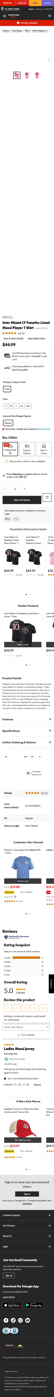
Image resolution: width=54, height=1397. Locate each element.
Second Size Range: (13, 415)
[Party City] (48, 3)
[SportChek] (22, 3)
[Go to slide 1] (16, 75)
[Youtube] (27, 1320)
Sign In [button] (27, 1194)
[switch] (30, 773)
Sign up (8, 1275)
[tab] (10, 449)
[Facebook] (6, 1320)
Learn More (9, 1296)
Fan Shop (17, 30)
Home (5, 30)
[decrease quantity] (5, 489)
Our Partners (9, 1225)
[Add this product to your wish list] (47, 497)
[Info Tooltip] (25, 477)
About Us (7, 1236)
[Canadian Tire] (7, 3)
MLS (27, 30)
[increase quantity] (24, 489)
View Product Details (14, 338)
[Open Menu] (4, 16)
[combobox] (28, 1027)
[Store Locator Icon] (2, 9)
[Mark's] (35, 3)
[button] (26, 594)
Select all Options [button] (22, 500)
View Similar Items (36, 338)
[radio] (7, 389)
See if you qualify (20, 369)
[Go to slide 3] (37, 75)
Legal (5, 1246)
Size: (5, 399)
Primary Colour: (11, 382)
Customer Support (11, 1215)
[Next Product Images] (49, 60)
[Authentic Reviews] (17, 937)
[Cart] (49, 16)
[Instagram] (20, 1320)
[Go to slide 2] (27, 75)
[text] (13, 575)
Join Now (27, 1203)
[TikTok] (13, 1320)
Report (37, 1084)
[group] (12, 891)
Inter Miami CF (40, 30)
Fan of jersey (11, 1053)
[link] (14, 333)
